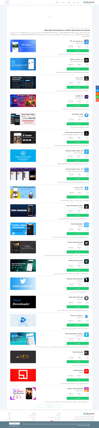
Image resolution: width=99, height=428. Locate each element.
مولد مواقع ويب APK (32, 417)
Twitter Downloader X (77, 224)
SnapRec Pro (79, 96)
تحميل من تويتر (79, 77)
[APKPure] (88, 2)
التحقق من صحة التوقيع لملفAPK (54, 417)
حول (10, 415)
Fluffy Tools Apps (79, 336)
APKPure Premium (57, 421)
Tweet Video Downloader (76, 297)
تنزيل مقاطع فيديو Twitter (76, 59)
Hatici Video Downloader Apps (76, 61)
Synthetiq (81, 372)
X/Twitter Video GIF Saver (75, 260)
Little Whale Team (79, 189)
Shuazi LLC (80, 244)
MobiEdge (81, 207)
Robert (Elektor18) (79, 98)
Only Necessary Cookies (14, 425)
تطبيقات (81, 27)
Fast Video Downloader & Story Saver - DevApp (73, 134)
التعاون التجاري (8, 419)
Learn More (87, 425)
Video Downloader (78, 352)
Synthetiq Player (78, 370)
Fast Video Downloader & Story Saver (75, 171)
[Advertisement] (49, 16)
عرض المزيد (49, 406)
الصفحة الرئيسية (87, 27)
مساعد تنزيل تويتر (78, 187)
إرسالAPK (34, 419)
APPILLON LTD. (79, 79)
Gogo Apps (80, 116)
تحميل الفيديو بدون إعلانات (76, 315)
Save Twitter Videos (77, 114)
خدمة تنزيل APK (57, 419)
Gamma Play (80, 317)
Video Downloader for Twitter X (74, 334)
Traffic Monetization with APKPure (29, 421)
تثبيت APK (59, 415)
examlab (81, 354)
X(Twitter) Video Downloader (75, 279)
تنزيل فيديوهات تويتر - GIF (76, 41)
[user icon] (7, 2)
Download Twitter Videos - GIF (74, 151)
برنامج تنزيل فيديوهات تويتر (74, 27)
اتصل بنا (9, 417)
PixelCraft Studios (79, 43)
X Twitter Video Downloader (75, 242)
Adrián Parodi (80, 299)
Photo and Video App (78, 153)
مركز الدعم (8, 421)
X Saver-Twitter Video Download (74, 132)
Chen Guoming (80, 281)
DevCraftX (81, 262)
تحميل (76, 50)
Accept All (14, 423)
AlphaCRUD (80, 226)
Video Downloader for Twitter (74, 206)
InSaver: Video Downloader (75, 388)
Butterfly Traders (79, 390)
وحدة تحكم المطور (32, 415)
